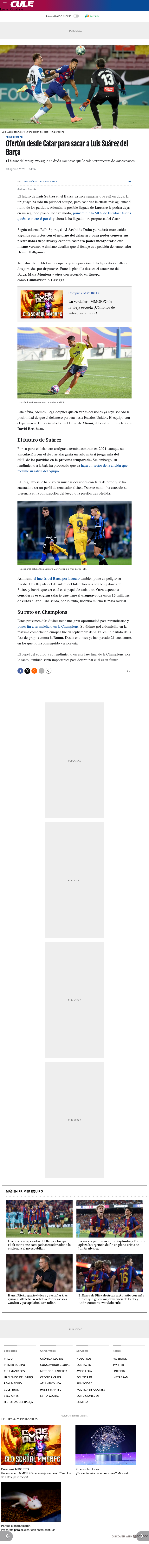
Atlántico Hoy (50, 1383)
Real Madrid (13, 1383)
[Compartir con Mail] (41, 671)
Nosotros (83, 1358)
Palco (8, 1358)
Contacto (83, 1365)
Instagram (120, 1377)
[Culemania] (78, 4)
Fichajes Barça (48, 181)
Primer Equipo (14, 1365)
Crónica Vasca (51, 1377)
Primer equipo (14, 136)
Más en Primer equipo (24, 1191)
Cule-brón (11, 1389)
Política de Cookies (90, 1389)
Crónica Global (51, 1358)
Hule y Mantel (50, 1389)
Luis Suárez (30, 181)
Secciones (11, 1396)
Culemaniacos (14, 1371)
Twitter (118, 1365)
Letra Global (49, 1396)
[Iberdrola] (92, 16)
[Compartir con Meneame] (34, 671)
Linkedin (119, 1371)
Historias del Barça (18, 1402)
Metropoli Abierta (53, 1371)
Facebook (120, 1358)
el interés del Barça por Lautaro (57, 578)
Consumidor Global (55, 1365)
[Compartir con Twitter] (27, 671)
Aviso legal (84, 1371)
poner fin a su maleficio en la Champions (47, 626)
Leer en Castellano (11, 9)
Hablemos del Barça (19, 1377)
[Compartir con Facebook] (20, 671)
